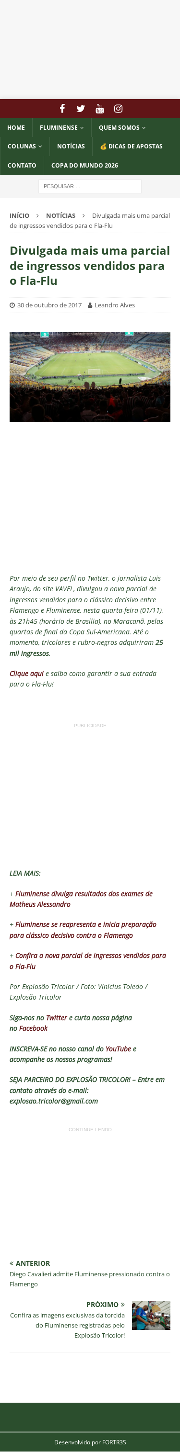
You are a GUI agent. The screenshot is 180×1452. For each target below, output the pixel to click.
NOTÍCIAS (71, 146)
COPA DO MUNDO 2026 (84, 165)
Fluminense (59, 128)
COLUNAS (22, 146)
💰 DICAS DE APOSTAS (131, 146)
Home (16, 128)
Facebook (33, 1028)
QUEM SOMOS (119, 128)
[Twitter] (80, 108)
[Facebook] (62, 108)
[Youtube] (99, 108)
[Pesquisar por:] (90, 185)
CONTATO (22, 165)
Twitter (56, 1017)
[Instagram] (118, 108)
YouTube (118, 1048)
